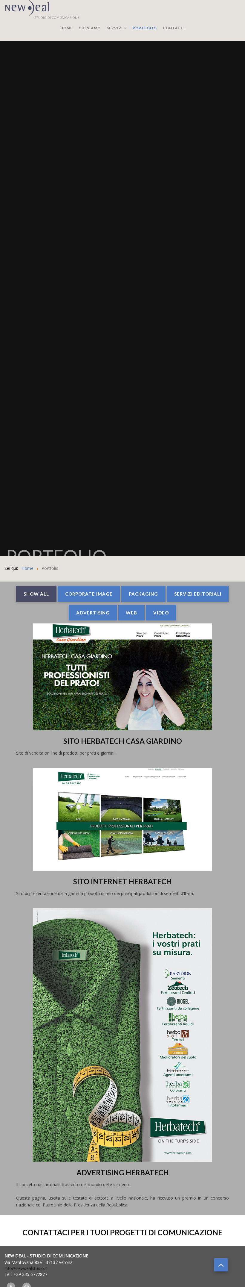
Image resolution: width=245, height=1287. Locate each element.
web (131, 612)
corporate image (89, 593)
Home (66, 28)
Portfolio (145, 28)
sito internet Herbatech (122, 881)
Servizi (115, 28)
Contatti (174, 28)
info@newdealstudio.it (25, 1268)
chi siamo (90, 28)
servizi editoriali (197, 593)
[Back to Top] (221, 1264)
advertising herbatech (122, 1172)
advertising (93, 612)
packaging (143, 593)
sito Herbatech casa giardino (122, 741)
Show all (36, 593)
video (161, 612)
